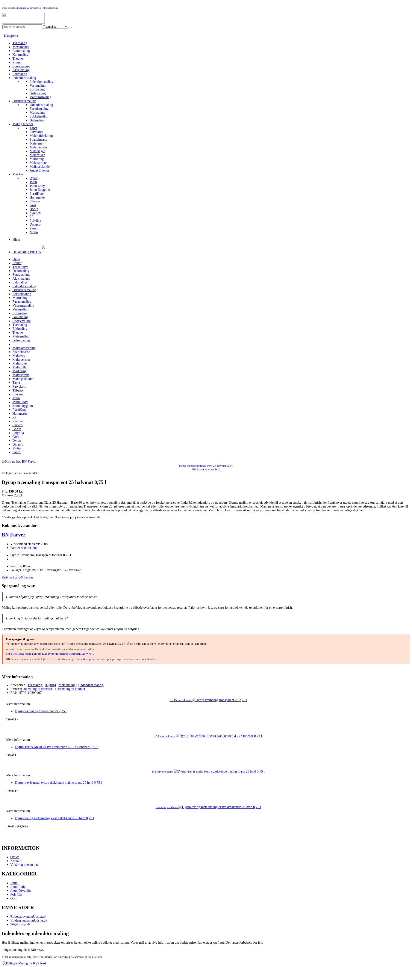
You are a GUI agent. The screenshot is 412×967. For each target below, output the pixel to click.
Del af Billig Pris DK (26, 252)
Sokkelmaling (39, 116)
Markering (37, 159)
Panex (34, 228)
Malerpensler (38, 147)
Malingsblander (40, 166)
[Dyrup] (50, 685)
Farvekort (36, 132)
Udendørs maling (24, 101)
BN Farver (14, 535)
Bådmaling (37, 120)
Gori (33, 205)
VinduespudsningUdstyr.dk (28, 920)
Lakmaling (19, 74)
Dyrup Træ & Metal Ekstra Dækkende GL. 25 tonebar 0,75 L (56, 747)
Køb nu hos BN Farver (17, 577)
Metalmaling (20, 47)
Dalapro (35, 224)
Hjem (16, 239)
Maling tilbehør (22, 124)
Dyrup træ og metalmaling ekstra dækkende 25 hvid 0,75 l (54, 818)
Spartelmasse (38, 139)
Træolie (17, 58)
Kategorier (11, 36)
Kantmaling (20, 54)
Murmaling (37, 112)
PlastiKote (37, 193)
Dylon (16, 440)
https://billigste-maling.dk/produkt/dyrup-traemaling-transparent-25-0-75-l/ (50, 653)
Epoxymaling (21, 321)
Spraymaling (21, 66)
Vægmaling (37, 85)
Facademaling (39, 108)
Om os (14, 857)
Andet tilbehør (39, 170)
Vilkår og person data (24, 864)
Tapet (33, 128)
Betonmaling (21, 51)
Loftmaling (37, 89)
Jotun (33, 182)
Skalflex (35, 213)
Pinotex (17, 425)
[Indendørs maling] (91, 685)
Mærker (17, 174)
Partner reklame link (24, 548)
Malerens (36, 143)
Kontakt (15, 861)
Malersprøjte (38, 162)
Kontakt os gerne (85, 659)
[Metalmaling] (67, 685)
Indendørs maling (24, 78)
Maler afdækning (41, 135)
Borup (34, 209)
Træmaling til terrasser (37, 689)
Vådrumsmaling (40, 97)
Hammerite (37, 197)
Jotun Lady (37, 186)
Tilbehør (18, 390)
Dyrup (34, 178)
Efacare (35, 201)
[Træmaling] (34, 685)
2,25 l (18, 495)
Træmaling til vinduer (70, 689)
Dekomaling (20, 271)
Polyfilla (35, 220)
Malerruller (37, 155)
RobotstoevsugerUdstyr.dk (28, 916)
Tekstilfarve (20, 267)
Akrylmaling (21, 70)
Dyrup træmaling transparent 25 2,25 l (41, 711)
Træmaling (19, 43)
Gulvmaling (38, 93)
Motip (34, 232)
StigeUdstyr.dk (20, 924)
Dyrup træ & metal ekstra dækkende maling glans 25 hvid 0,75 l (58, 782)
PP (31, 216)
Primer (16, 62)
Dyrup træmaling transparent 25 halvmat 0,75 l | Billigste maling (30, 8)
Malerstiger (37, 151)
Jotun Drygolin (40, 189)
